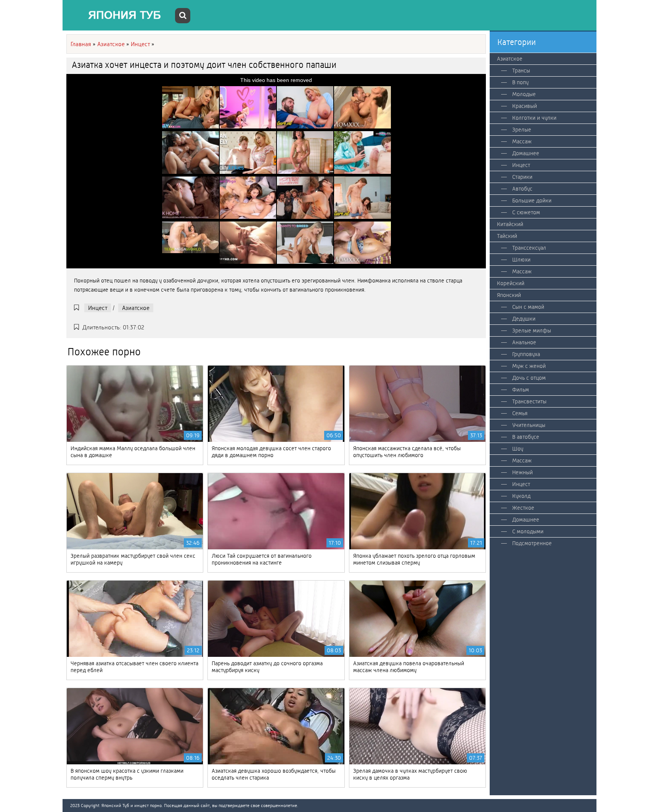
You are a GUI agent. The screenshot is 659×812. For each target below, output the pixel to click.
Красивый (524, 106)
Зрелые (521, 129)
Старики (522, 176)
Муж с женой (529, 366)
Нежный (522, 472)
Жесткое (523, 507)
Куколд (521, 496)
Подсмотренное (532, 543)
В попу (520, 82)
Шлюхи (521, 259)
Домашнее (525, 153)
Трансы (521, 70)
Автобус (522, 188)
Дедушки (523, 318)
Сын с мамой (528, 306)
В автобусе (525, 436)
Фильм (520, 389)
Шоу (517, 448)
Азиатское (135, 307)
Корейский (510, 283)
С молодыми (527, 531)
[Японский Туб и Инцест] (119, 15)
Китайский (510, 224)
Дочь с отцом (529, 377)
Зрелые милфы (531, 330)
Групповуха (526, 354)
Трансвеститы (529, 401)
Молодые (524, 94)
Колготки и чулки (534, 117)
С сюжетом (526, 212)
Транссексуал (529, 247)
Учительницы (528, 425)
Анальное (524, 342)
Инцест (97, 307)
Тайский (507, 236)
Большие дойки (531, 200)
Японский (509, 295)
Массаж (522, 141)
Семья (519, 413)
